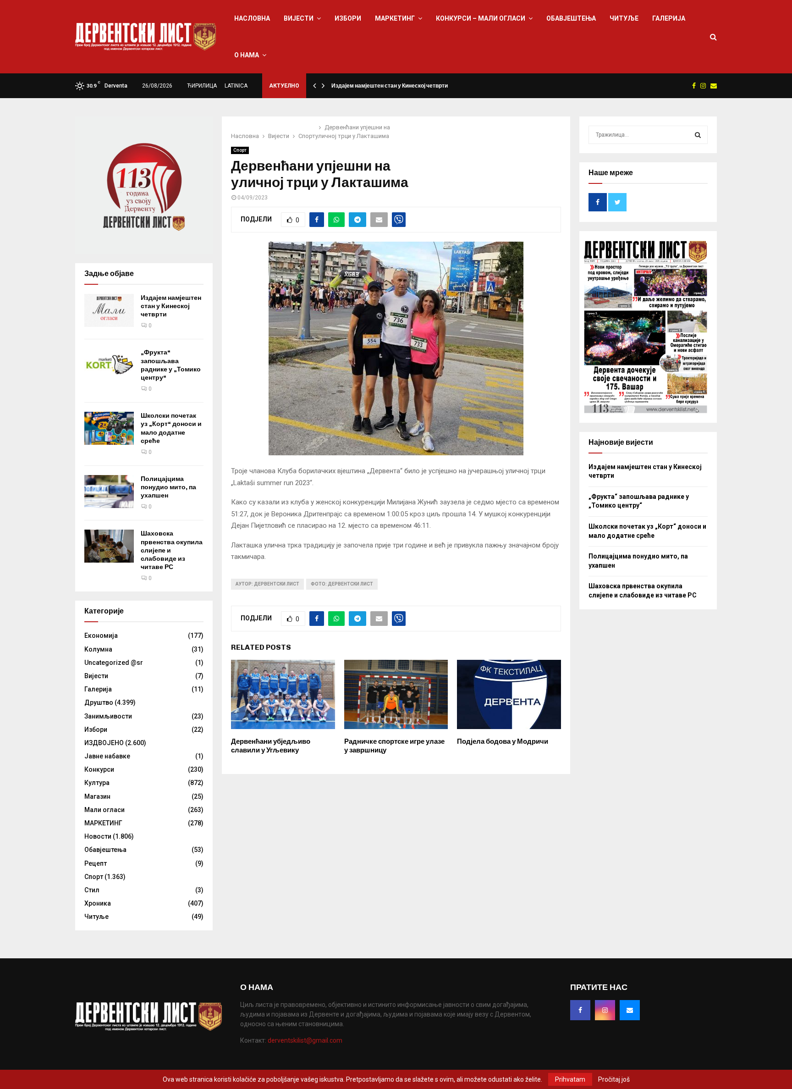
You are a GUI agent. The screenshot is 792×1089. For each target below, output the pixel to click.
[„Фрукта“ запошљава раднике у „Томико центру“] (109, 364)
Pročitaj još (614, 1079)
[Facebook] (580, 1010)
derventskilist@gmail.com (305, 1040)
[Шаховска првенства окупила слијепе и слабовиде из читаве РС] (109, 546)
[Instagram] (605, 1010)
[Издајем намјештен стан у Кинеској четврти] (109, 310)
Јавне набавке (107, 756)
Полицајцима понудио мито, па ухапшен (168, 487)
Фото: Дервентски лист (342, 583)
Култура (97, 782)
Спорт (240, 150)
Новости (97, 836)
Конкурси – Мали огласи (480, 18)
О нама (246, 55)
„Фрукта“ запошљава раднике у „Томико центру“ (171, 364)
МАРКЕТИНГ (395, 18)
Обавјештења (571, 18)
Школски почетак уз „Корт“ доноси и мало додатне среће (171, 428)
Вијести (299, 18)
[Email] (630, 1010)
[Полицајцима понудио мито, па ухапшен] (109, 491)
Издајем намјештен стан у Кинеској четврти (389, 86)
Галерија (668, 18)
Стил (91, 890)
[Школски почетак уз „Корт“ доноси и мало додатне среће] (109, 428)
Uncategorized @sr (113, 662)
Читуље (624, 18)
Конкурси (99, 769)
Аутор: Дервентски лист (267, 583)
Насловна (252, 18)
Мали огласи (104, 809)
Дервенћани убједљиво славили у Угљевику (270, 746)
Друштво (98, 702)
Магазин (97, 796)
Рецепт (95, 863)
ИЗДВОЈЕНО (104, 742)
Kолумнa (98, 649)
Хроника (97, 903)
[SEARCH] (698, 135)
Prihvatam (570, 1079)
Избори (348, 18)
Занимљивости (108, 716)
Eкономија (101, 635)
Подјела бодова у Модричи (502, 741)
